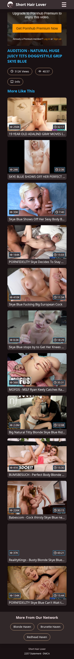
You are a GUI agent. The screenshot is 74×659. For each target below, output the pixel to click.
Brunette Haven (51, 627)
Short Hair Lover (31, 4)
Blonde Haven (22, 627)
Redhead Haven (37, 637)
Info (17, 81)
